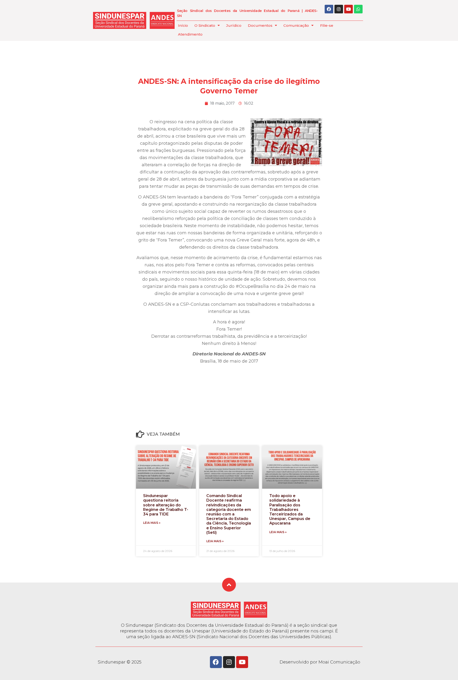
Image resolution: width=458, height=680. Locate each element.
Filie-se (326, 25)
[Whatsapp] (358, 9)
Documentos (260, 25)
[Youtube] (348, 9)
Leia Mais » (151, 523)
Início (183, 25)
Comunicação (296, 25)
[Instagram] (338, 9)
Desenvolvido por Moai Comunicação (320, 662)
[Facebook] (329, 9)
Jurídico (233, 25)
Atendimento (190, 34)
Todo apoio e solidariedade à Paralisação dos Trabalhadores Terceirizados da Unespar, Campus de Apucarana (289, 509)
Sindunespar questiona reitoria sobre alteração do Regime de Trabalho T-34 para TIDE (165, 504)
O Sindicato (204, 25)
